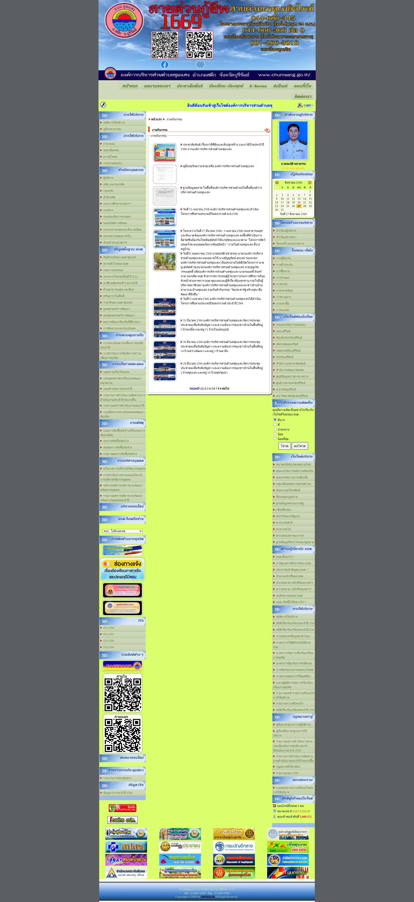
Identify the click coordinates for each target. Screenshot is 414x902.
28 (304, 206)
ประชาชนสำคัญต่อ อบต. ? (291, 569)
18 (287, 202)
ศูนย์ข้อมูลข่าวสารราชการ (291, 376)
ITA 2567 (108, 634)
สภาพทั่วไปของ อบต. (115, 263)
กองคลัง (107, 190)
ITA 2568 (108, 640)
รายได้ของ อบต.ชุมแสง (117, 302)
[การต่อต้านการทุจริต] (122, 556)
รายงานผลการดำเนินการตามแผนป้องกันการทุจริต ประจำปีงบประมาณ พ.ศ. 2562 (293, 746)
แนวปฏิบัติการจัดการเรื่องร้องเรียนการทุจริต (293, 685)
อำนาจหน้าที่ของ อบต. (289, 576)
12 (293, 198)
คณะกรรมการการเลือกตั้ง (291, 477)
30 (276, 209)
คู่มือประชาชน (111, 129)
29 (310, 206)
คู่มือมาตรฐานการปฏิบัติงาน (293, 724)
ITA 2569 (108, 647)
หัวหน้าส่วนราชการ (114, 242)
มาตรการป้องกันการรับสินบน (293, 663)
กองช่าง (107, 210)
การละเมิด (282, 310)
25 (287, 206)
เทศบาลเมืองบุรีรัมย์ (288, 350)
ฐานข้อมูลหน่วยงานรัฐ (289, 503)
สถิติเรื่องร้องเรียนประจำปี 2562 (295, 710)
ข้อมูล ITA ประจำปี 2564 (117, 792)
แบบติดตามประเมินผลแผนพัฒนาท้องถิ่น (122, 414)
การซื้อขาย (282, 271)
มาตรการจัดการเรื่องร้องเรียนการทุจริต (293, 655)
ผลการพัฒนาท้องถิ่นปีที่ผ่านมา (121, 322)
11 (287, 198)
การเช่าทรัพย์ (284, 290)
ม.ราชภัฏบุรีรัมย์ (285, 389)
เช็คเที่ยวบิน (283, 509)
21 (304, 202)
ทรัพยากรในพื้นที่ (113, 296)
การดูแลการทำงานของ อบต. (293, 563)
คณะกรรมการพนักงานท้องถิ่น (294, 471)
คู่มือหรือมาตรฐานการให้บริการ (290, 733)
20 (299, 202)
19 (293, 202)
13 (299, 198)
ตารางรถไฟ (283, 529)
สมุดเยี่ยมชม (110, 150)
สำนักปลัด (109, 197)
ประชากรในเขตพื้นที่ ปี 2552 (120, 276)
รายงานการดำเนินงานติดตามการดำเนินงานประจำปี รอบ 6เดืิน (122, 397)
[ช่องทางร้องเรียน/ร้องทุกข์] (122, 598)
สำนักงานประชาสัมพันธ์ (290, 363)
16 (276, 202)
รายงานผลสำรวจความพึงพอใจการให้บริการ (294, 695)
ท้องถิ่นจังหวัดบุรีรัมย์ (288, 337)
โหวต (285, 446)
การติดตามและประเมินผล (119, 328)
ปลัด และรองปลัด (113, 184)
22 (310, 202)
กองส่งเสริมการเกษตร (116, 216)
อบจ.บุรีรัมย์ (282, 331)
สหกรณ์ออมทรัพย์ (286, 344)
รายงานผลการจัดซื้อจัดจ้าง (119, 454)
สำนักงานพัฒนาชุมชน (289, 370)
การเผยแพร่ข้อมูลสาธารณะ (292, 636)
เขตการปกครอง (112, 270)
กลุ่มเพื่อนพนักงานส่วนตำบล (293, 484)
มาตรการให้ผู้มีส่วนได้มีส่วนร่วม (292, 645)
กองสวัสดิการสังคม (114, 223)
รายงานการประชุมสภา (117, 778)
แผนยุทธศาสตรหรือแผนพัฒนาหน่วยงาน (120, 381)
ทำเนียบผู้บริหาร (285, 230)
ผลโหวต (300, 446)
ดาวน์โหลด (109, 156)
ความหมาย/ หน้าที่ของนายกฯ (294, 582)
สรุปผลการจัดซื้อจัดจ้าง (117, 447)
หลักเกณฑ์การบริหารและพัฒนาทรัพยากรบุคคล (121, 488)
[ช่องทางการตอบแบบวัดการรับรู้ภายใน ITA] (122, 712)
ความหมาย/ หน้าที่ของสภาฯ (293, 589)
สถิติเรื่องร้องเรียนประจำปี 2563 (295, 623)
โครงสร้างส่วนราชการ (289, 243)
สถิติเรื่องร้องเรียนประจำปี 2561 (295, 629)
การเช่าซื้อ (282, 303)
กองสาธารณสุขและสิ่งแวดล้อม (122, 229)
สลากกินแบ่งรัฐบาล (287, 516)
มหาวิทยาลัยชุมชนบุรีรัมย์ (291, 396)
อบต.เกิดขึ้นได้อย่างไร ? (290, 602)
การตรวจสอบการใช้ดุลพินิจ (292, 676)
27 (299, 206)
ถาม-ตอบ (108, 143)
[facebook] (122, 671)
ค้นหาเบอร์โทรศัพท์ (287, 490)
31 (282, 209)
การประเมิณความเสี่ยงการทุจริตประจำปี (121, 345)
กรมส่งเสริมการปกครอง (290, 324)
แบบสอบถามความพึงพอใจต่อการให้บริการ (293, 790)
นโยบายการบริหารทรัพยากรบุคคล (124, 468)
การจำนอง (282, 277)
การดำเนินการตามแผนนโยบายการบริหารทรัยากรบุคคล (121, 477)
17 (282, 202)
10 (282, 198)
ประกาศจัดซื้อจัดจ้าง (115, 441)
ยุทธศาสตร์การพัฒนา (116, 309)
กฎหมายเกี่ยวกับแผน (115, 372)
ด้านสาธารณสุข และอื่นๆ (118, 289)
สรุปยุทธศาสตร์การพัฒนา (118, 315)
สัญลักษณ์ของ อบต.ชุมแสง (119, 257)
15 (310, 198)
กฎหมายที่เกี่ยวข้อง (287, 766)
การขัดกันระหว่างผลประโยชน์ (294, 669)
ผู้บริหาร (107, 177)
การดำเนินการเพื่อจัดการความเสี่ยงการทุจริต (120, 356)
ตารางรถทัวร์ (283, 522)
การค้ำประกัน (284, 264)
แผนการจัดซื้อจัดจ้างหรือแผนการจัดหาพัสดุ (122, 433)
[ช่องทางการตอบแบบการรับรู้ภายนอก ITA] (122, 753)
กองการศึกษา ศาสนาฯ (116, 203)
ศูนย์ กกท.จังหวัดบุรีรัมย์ (290, 383)
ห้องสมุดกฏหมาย (286, 496)
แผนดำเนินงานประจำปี (117, 388)
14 (304, 198)
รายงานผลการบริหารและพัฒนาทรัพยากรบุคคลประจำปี (121, 498)
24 (282, 206)
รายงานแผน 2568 (286, 773)
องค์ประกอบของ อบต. (289, 595)
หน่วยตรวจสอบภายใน (116, 236)
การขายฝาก (283, 297)
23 (276, 206)
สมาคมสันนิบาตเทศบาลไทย (293, 464)
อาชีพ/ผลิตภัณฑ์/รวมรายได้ (120, 283)
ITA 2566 (108, 627)
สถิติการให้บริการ (113, 122)
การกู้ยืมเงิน (283, 258)
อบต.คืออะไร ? (284, 556)
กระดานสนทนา (112, 163)
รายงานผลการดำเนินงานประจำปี (123, 405)
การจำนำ (281, 284)
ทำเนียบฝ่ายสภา (285, 237)
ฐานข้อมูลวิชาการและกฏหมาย (294, 542)
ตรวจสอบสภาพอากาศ (289, 535)
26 (293, 206)
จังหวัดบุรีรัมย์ (284, 357)
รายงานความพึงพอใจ (289, 703)
